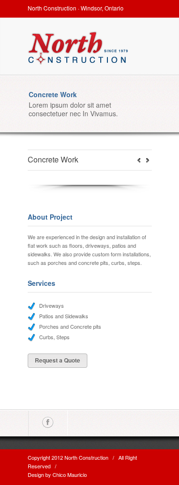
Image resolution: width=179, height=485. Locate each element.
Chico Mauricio (70, 474)
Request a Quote (57, 360)
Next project (139, 160)
